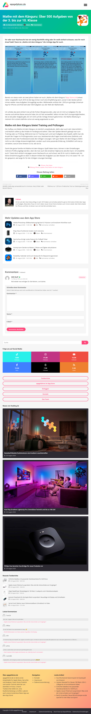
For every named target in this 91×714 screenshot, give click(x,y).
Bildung (32, 167)
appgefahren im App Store (45, 383)
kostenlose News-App (18, 693)
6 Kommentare (47, 250)
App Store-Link (71, 97)
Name (9, 314)
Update (42, 167)
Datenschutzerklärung (41, 682)
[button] (21, 176)
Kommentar (11, 293)
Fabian (28, 25)
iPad (47, 165)
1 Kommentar (37, 25)
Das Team (45, 399)
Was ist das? (25, 28)
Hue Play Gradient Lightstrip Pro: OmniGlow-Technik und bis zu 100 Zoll (29, 509)
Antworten (82, 277)
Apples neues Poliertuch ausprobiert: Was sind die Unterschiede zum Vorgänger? (33, 585)
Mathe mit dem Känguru (55, 167)
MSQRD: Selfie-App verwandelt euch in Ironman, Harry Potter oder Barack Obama (23, 187)
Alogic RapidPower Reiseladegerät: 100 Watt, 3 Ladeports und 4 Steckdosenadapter (33, 591)
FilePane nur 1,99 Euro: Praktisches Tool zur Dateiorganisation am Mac (68, 187)
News (50, 165)
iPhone (43, 165)
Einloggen (45, 389)
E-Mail (9, 322)
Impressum (38, 680)
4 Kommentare (47, 233)
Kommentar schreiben (48, 225)
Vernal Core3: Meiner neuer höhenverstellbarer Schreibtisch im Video (29, 603)
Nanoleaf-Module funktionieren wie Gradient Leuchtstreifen (26, 453)
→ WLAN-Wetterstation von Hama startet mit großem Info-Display (20, 632)
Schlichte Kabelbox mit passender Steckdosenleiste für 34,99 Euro (28, 579)
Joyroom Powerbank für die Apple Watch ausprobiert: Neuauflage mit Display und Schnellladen (37, 597)
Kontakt (45, 394)
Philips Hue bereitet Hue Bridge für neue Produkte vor (23, 566)
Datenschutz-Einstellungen (80, 712)
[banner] (14, 5)
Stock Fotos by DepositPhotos (62, 712)
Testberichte (45, 378)
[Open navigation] (85, 5)
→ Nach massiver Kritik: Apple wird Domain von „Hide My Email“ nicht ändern (23, 652)
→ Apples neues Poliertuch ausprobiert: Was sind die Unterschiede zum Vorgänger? (24, 622)
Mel (37, 225)
